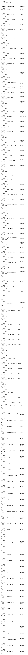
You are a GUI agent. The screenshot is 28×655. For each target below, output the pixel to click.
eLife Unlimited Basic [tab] (8, 2)
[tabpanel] (14, 156)
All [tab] (4, 1)
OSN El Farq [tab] (6, 4)
